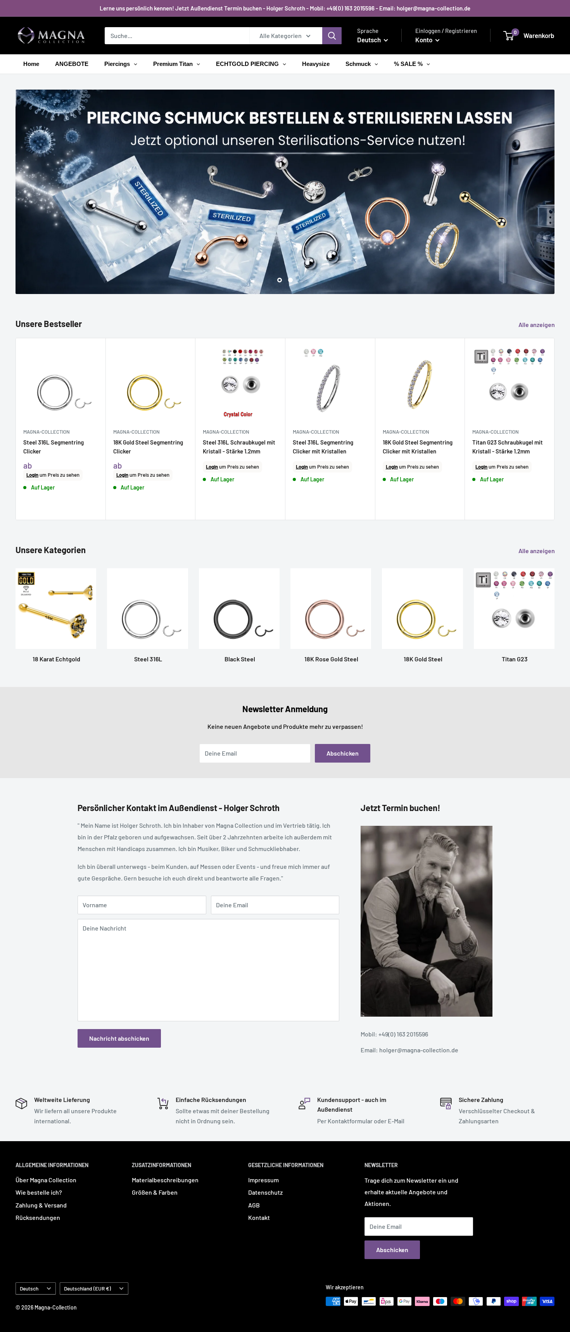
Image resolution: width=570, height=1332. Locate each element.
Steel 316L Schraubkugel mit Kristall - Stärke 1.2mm (239, 447)
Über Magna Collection (46, 1179)
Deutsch (29, 1288)
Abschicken (342, 753)
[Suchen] (332, 35)
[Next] (554, 429)
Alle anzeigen (537, 324)
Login (32, 475)
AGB (254, 1204)
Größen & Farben (155, 1192)
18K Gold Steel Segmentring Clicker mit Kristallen (418, 447)
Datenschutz (265, 1192)
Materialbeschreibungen (165, 1179)
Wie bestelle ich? (39, 1192)
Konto (424, 39)
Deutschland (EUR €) (87, 1288)
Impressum (263, 1179)
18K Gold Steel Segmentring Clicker (148, 447)
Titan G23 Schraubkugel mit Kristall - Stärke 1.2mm (507, 447)
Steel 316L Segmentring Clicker (53, 447)
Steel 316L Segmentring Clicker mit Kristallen (323, 447)
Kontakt (259, 1217)
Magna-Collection (46, 432)
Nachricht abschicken (119, 1037)
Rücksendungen (38, 1217)
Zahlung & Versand (41, 1204)
